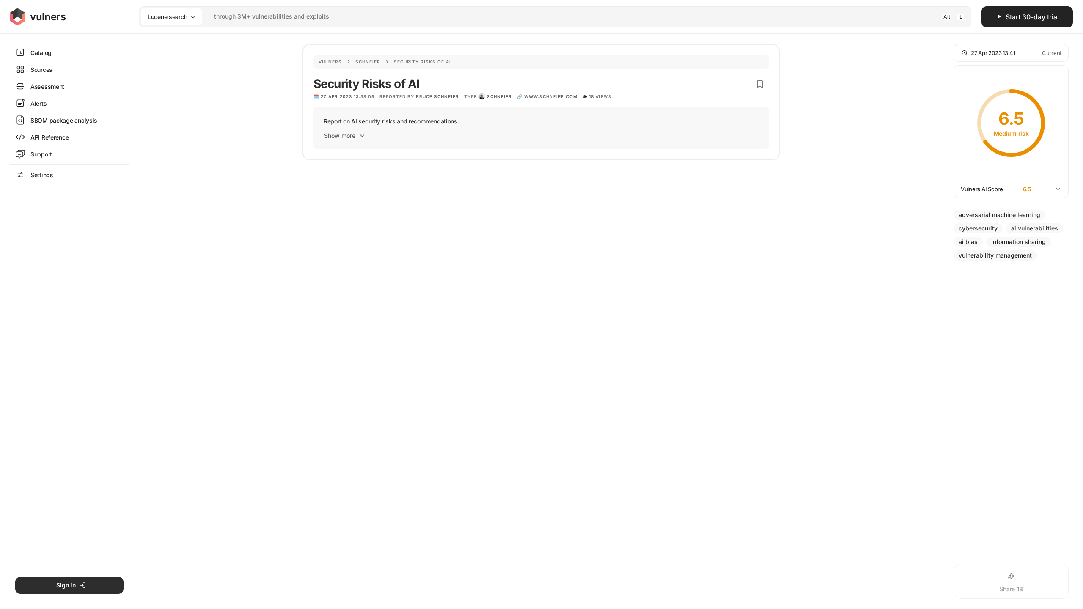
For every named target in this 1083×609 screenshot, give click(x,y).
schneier (499, 96)
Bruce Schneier (437, 96)
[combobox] (544, 17)
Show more (339, 135)
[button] (1011, 53)
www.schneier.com (550, 96)
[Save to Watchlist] (760, 84)
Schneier (367, 61)
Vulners (330, 61)
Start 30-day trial (1032, 17)
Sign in (66, 585)
